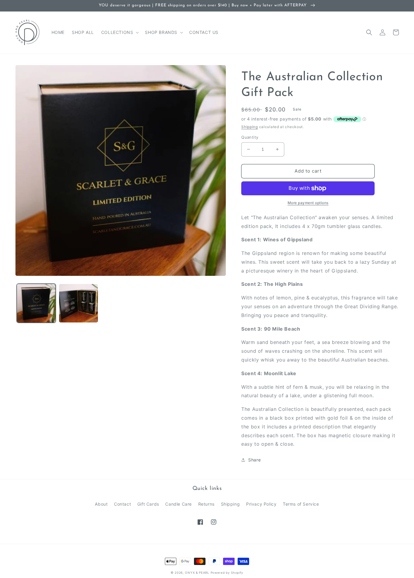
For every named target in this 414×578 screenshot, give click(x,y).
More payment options (308, 202)
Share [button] (254, 459)
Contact (122, 504)
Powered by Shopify (227, 572)
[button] (120, 32)
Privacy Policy (261, 504)
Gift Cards (148, 504)
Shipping (249, 126)
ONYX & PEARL (197, 572)
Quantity (249, 137)
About (101, 504)
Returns (206, 504)
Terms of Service (301, 504)
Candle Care (178, 504)
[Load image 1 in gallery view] (36, 303)
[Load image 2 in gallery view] (78, 303)
